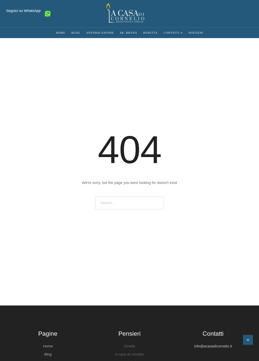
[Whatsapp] (48, 14)
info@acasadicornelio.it (213, 346)
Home (48, 346)
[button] (248, 340)
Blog (48, 354)
